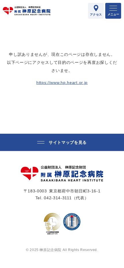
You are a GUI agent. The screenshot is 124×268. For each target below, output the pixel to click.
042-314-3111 (58, 198)
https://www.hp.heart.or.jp (62, 82)
